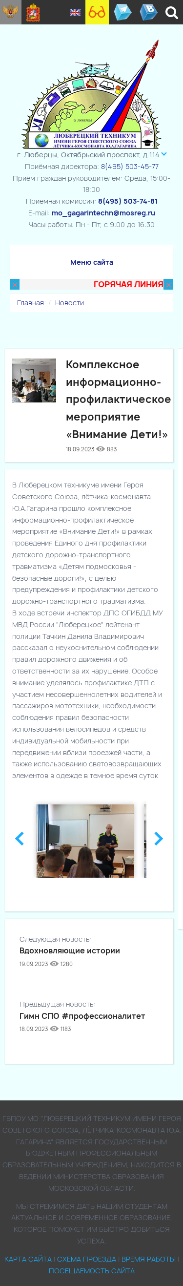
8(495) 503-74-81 (128, 201)
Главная (30, 302)
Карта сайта (28, 1259)
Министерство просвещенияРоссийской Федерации (10, 12)
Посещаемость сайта (92, 1270)
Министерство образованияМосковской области (33, 12)
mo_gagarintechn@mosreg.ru (103, 212)
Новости (69, 302)
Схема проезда (86, 1259)
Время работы (149, 1259)
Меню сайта (91, 262)
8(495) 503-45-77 (130, 166)
